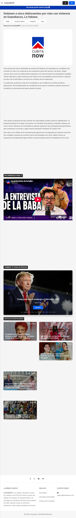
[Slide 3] (29, 312)
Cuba (42, 21)
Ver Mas (38, 307)
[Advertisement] (38, 104)
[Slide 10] (54, 312)
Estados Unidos (20, 21)
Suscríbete (43, 493)
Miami (7, 21)
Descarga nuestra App (47, 497)
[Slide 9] (50, 312)
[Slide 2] (25, 312)
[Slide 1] (21, 312)
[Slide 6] (39, 312)
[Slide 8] (46, 312)
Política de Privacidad (46, 501)
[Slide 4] (32, 312)
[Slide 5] (36, 312)
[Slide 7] (43, 312)
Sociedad (33, 21)
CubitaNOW (9, 3)
